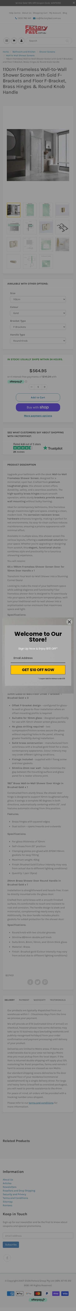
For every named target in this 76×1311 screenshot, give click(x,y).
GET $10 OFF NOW (38, 669)
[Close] (69, 621)
